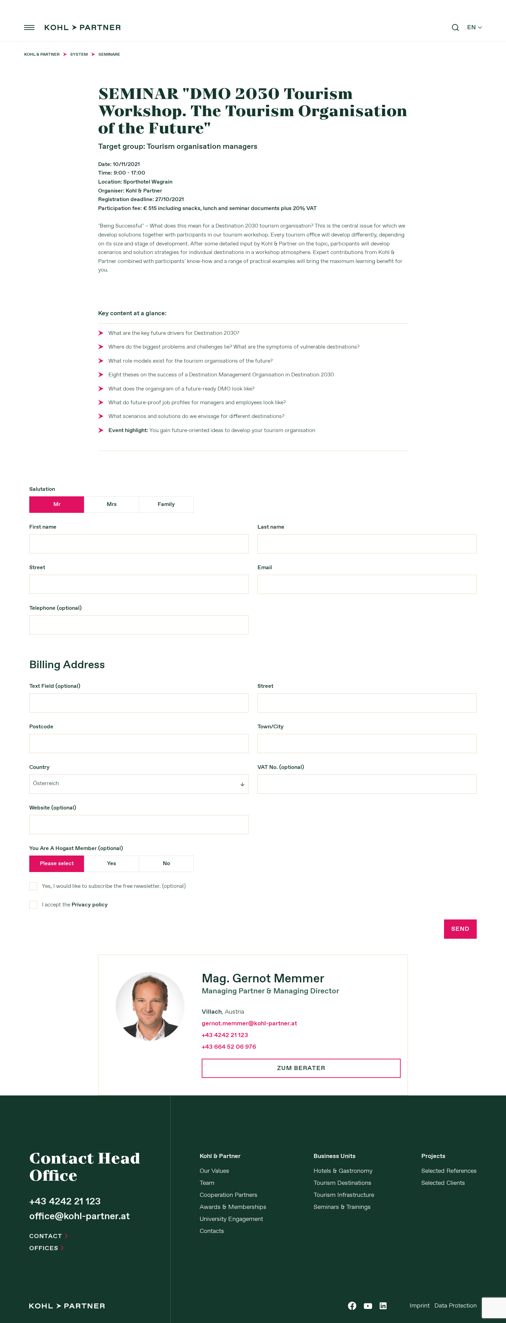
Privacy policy (90, 904)
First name (42, 527)
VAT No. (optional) (280, 767)
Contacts (212, 1231)
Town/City (270, 726)
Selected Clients (443, 1183)
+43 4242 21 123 (225, 1035)
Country (39, 767)
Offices (46, 1248)
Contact (48, 1236)
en (474, 27)
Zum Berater (301, 1068)
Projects (433, 1156)
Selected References (449, 1171)
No (166, 863)
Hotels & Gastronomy (343, 1171)
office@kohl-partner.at (79, 1217)
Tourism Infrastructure (344, 1195)
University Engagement (231, 1219)
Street (37, 567)
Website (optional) (52, 808)
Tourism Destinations (342, 1183)
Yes (111, 863)
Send (460, 929)
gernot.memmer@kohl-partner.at (249, 1023)
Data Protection (455, 1306)
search (455, 27)
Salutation (42, 489)
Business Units (335, 1156)
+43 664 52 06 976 (229, 1047)
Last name (270, 527)
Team (207, 1183)
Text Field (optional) (54, 686)
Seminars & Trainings (342, 1207)
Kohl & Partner (220, 1156)
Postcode (41, 726)
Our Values (214, 1171)
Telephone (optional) (55, 608)
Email (264, 567)
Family (166, 504)
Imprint (420, 1306)
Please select (57, 863)
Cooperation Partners (228, 1195)
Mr (57, 504)
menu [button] (29, 27)
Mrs (112, 504)
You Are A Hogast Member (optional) (76, 848)
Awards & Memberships (233, 1207)
